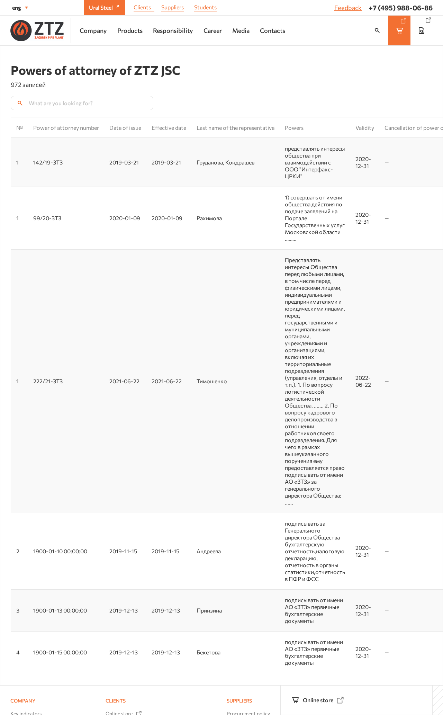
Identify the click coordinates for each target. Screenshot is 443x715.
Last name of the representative (235, 127)
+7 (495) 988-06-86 (401, 7)
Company (22, 701)
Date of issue (125, 127)
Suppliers (172, 7)
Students (205, 7)
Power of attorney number (66, 127)
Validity (364, 127)
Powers (294, 127)
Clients (142, 7)
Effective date (169, 127)
